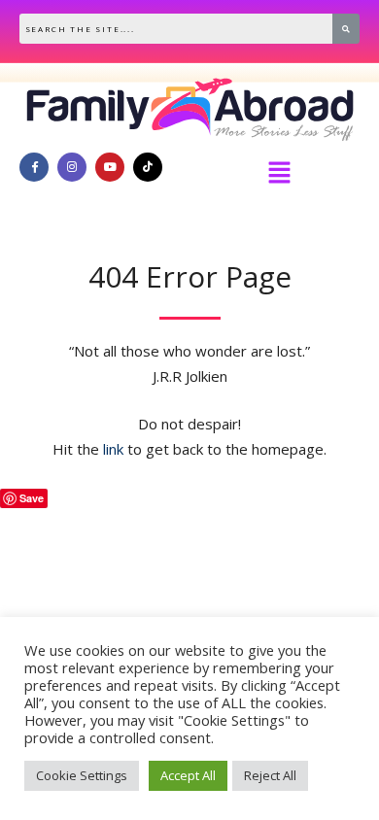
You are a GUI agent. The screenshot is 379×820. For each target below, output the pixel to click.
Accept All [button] (188, 775)
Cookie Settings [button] (81, 775)
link (113, 449)
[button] (278, 173)
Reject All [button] (270, 775)
